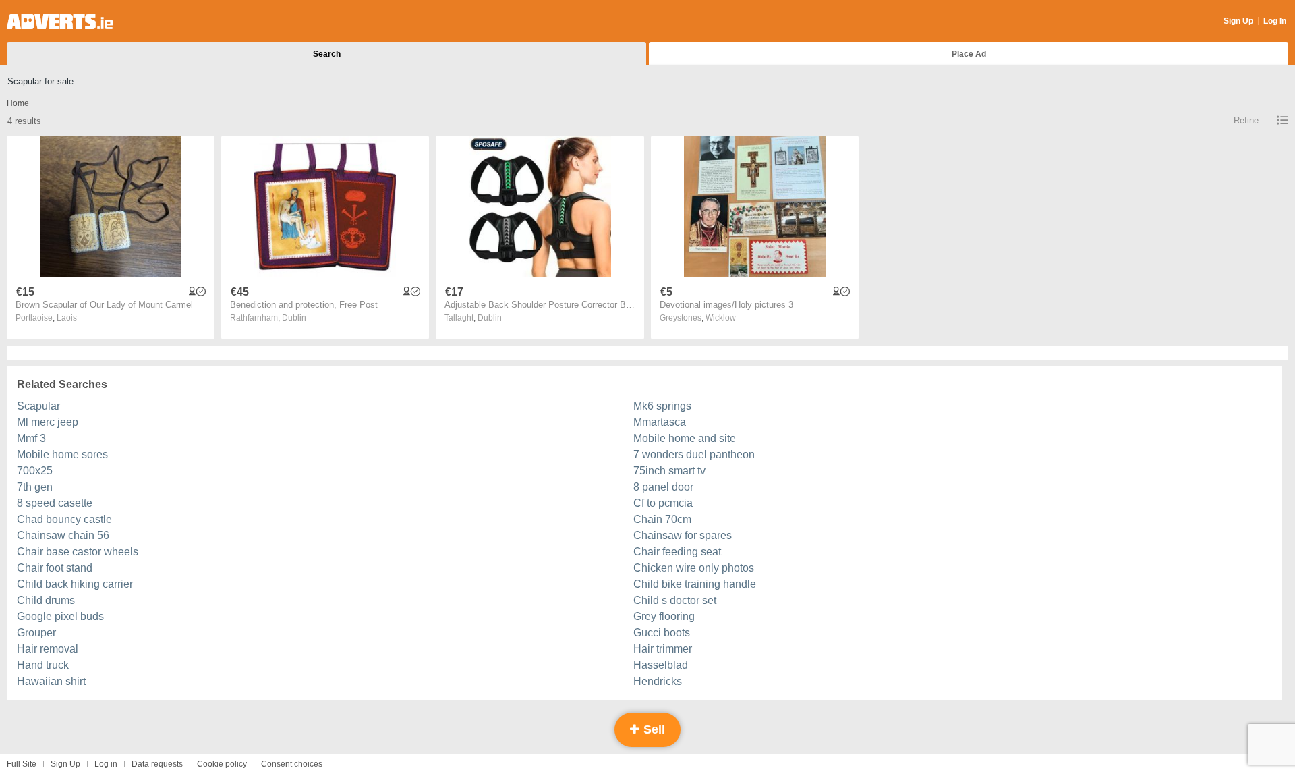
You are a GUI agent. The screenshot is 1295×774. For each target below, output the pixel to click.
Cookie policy (222, 764)
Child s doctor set (674, 600)
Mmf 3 (31, 438)
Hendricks (657, 681)
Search (327, 54)
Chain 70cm (662, 519)
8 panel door (663, 487)
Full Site (21, 764)
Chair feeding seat (677, 551)
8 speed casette (54, 503)
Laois (67, 318)
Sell (652, 729)
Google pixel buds (60, 616)
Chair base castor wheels (77, 551)
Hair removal (47, 649)
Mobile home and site (684, 438)
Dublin (294, 318)
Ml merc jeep (47, 422)
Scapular (38, 406)
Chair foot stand (54, 568)
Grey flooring (664, 616)
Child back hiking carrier (75, 584)
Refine (1246, 120)
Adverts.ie (60, 21)
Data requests (157, 764)
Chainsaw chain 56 (63, 535)
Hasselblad (660, 665)
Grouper (36, 632)
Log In (1274, 21)
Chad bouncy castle (64, 519)
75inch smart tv (669, 470)
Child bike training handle (694, 584)
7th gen (35, 487)
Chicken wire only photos (693, 568)
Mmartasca (659, 422)
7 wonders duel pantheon (694, 454)
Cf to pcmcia (663, 503)
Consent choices (291, 764)
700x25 (35, 470)
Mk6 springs (662, 406)
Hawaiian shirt (51, 681)
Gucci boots (661, 632)
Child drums (46, 600)
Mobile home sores (62, 454)
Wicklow (721, 318)
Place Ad (969, 54)
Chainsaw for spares (682, 535)
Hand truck (43, 665)
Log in (105, 764)
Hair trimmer (662, 649)
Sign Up (1238, 21)
